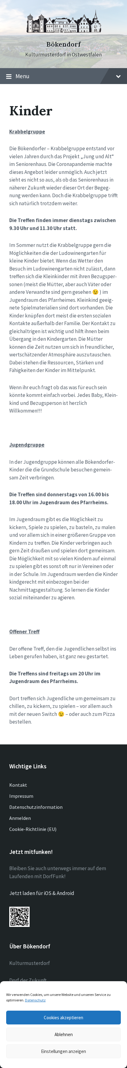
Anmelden (20, 818)
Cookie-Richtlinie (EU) (32, 829)
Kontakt (18, 785)
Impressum (21, 796)
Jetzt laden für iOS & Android (41, 893)
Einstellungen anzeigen (63, 1051)
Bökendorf (63, 44)
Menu (22, 76)
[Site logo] (63, 33)
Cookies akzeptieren (63, 1017)
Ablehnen (64, 1034)
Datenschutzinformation (36, 807)
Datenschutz (35, 1000)
